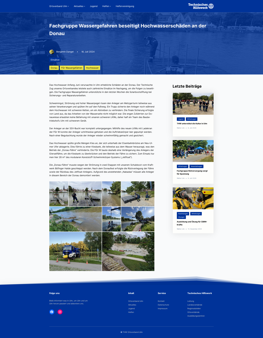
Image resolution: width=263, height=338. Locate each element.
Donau (54, 67)
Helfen (131, 312)
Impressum (163, 308)
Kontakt (161, 301)
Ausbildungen (183, 214)
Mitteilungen (191, 119)
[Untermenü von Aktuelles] (84, 6)
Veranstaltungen (196, 166)
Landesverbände (194, 305)
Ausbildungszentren (196, 316)
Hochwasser (92, 67)
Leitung (190, 301)
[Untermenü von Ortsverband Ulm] (68, 6)
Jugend (180, 119)
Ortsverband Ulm (135, 301)
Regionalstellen (194, 308)
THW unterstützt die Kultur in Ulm (192, 124)
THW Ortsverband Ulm (133, 332)
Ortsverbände (193, 312)
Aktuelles (132, 305)
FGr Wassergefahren (71, 67)
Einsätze (55, 59)
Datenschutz (163, 305)
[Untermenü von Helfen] (110, 6)
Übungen (181, 217)
